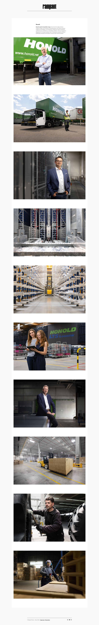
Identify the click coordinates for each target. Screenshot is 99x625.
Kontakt (57, 12)
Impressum (42, 619)
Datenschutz (47, 619)
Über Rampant (43, 12)
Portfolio (50, 12)
